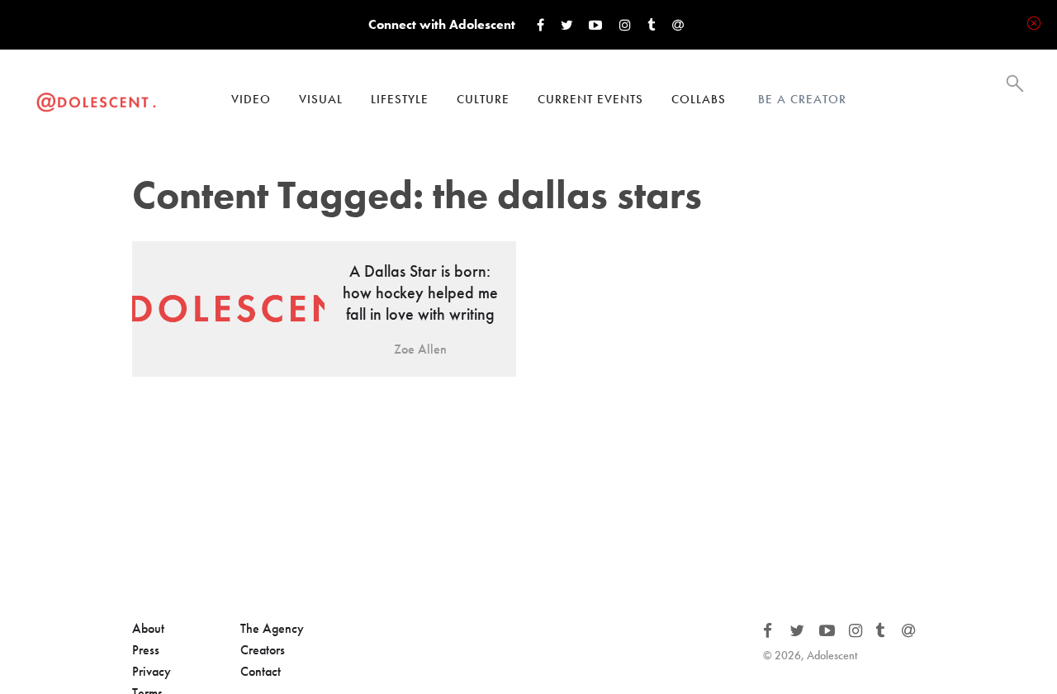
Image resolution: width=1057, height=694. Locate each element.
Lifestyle (400, 99)
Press (145, 649)
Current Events (590, 99)
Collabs (698, 99)
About (148, 628)
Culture (483, 99)
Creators (262, 649)
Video (251, 99)
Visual (321, 99)
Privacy (151, 671)
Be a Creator (802, 99)
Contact (260, 671)
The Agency (272, 628)
